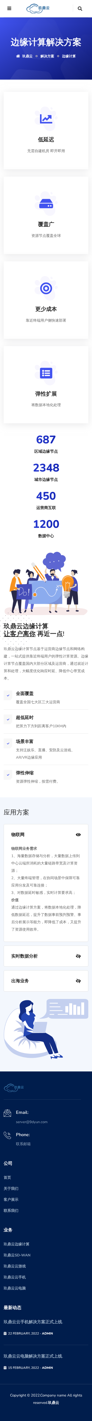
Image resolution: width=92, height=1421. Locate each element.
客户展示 (11, 1199)
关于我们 (11, 1188)
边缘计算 (69, 56)
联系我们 (11, 1210)
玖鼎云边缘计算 (16, 1244)
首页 (7, 1177)
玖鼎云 (53, 1402)
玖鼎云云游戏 (15, 1266)
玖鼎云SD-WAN (17, 1255)
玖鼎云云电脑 (15, 1288)
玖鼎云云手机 (15, 1277)
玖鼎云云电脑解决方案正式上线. (33, 1356)
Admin (47, 1333)
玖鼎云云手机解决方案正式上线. (33, 1322)
